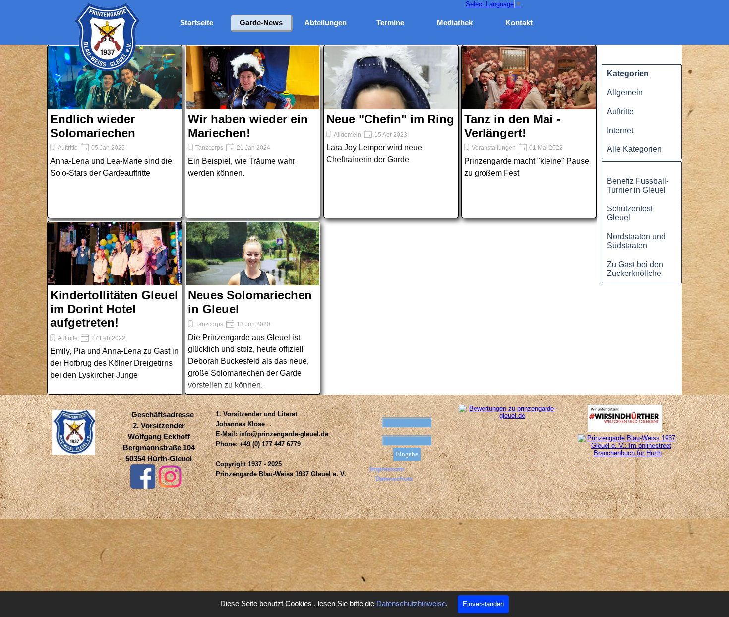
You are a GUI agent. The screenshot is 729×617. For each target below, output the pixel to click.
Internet (620, 130)
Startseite (196, 23)
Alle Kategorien (634, 149)
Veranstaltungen (494, 147)
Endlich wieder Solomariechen (92, 125)
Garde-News (261, 23)
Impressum (386, 469)
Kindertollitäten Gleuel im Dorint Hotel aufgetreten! (114, 308)
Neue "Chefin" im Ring (390, 119)
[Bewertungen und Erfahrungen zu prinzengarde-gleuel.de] (508, 415)
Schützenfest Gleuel (630, 213)
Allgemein (347, 134)
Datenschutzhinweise (411, 604)
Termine (390, 23)
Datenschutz (394, 478)
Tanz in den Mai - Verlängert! (512, 125)
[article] (114, 131)
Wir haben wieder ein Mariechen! (248, 125)
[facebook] (142, 476)
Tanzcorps (209, 147)
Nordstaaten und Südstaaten (636, 241)
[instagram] (170, 476)
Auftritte (68, 147)
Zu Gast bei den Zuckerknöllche (635, 268)
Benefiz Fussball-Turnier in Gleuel (637, 185)
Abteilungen (325, 23)
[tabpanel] (159, 437)
